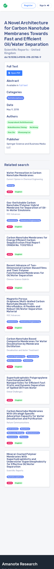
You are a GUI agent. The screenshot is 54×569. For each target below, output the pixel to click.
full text (23, 85)
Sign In (43, 5)
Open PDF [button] (15, 73)
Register (28, 5)
